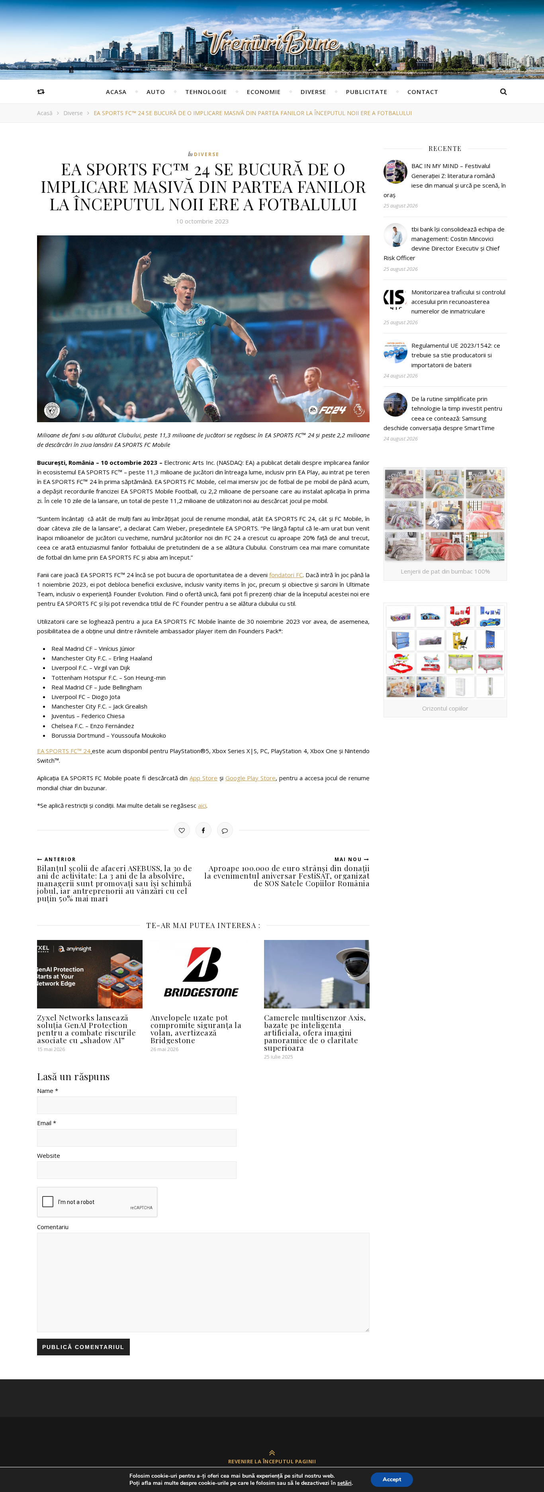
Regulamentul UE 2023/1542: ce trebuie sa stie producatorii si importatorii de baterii (455, 355)
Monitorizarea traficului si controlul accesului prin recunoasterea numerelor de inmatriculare (458, 301)
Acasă (45, 113)
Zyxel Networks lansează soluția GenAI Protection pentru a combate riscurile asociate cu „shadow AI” (86, 1028)
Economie (264, 92)
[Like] (182, 830)
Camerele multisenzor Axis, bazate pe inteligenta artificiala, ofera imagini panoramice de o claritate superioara (315, 1032)
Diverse (313, 92)
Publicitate (366, 92)
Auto (156, 92)
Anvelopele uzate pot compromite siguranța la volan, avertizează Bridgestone (196, 1028)
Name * (47, 1091)
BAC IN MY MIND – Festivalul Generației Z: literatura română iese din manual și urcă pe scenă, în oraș (445, 180)
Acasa (116, 92)
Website (48, 1155)
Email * (46, 1123)
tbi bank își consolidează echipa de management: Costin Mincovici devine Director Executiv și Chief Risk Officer (444, 243)
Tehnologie (206, 92)
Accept (392, 1479)
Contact (422, 92)
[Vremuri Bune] (272, 42)
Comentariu (52, 1227)
